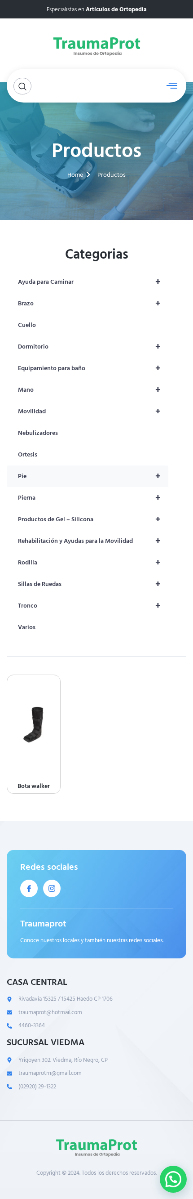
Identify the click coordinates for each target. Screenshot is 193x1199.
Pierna (89, 498)
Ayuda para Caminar (89, 282)
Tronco (89, 606)
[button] (173, 1179)
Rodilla (89, 562)
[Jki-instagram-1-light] (52, 888)
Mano (89, 390)
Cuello (27, 325)
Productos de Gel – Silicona (89, 519)
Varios (26, 627)
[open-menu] (169, 86)
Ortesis (27, 454)
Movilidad (89, 411)
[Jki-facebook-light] (29, 888)
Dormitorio (89, 347)
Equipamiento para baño (89, 368)
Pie (89, 476)
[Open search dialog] (22, 86)
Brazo (89, 303)
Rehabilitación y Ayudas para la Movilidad (89, 541)
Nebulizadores (38, 433)
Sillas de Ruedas (89, 584)
